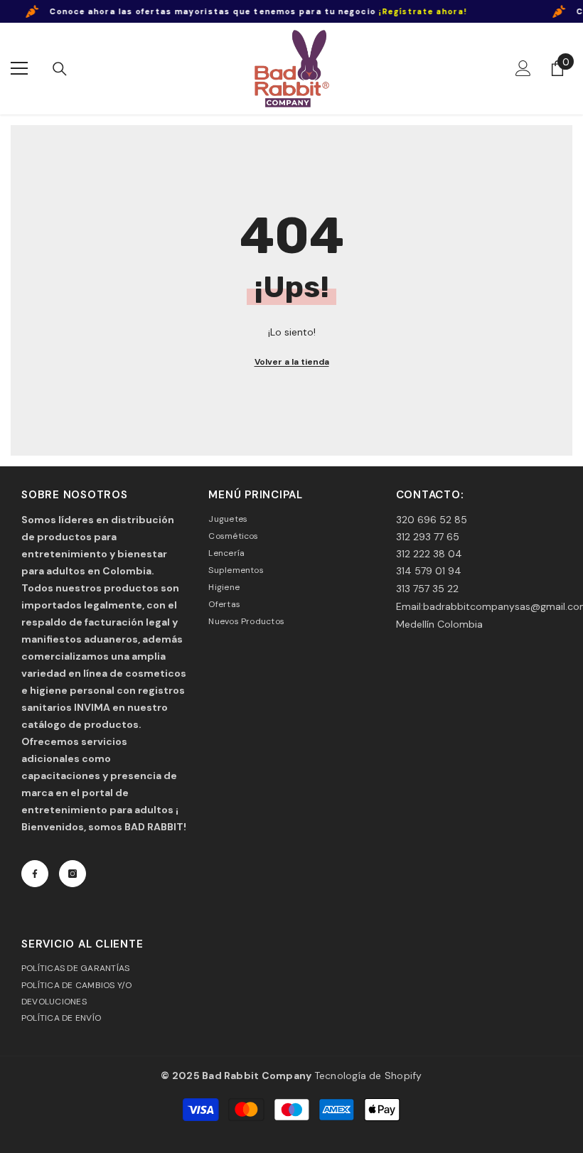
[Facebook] (34, 873)
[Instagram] (72, 873)
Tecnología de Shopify (368, 1075)
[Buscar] (59, 68)
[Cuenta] (523, 68)
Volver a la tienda (292, 362)
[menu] (19, 68)
